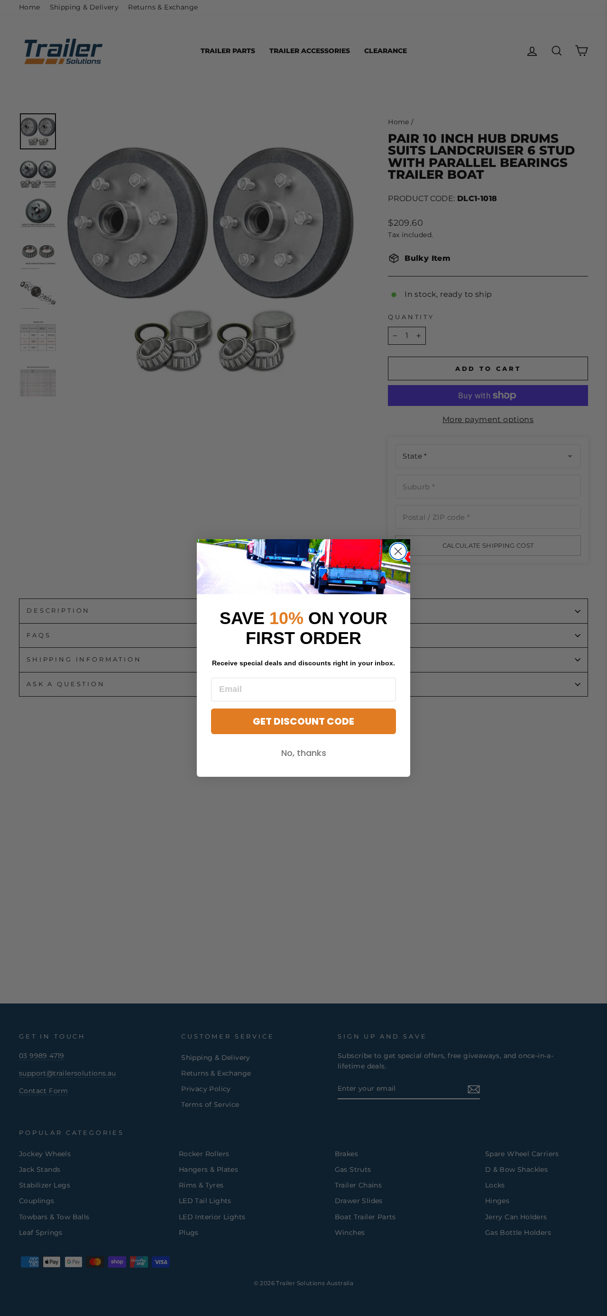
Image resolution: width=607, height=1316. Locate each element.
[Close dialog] (398, 551)
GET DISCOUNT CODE (303, 721)
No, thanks (303, 753)
